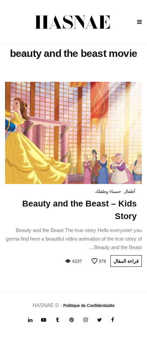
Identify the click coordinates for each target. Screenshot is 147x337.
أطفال (129, 191)
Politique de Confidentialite (89, 305)
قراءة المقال (126, 261)
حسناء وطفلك (108, 191)
